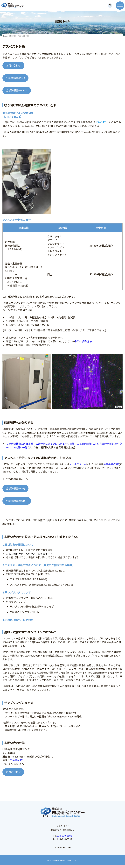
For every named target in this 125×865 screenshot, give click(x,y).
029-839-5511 (111, 464)
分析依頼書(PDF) (15, 78)
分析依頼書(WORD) (16, 90)
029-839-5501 (64, 835)
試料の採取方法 (83, 341)
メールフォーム (77, 464)
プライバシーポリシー (62, 847)
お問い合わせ (13, 65)
